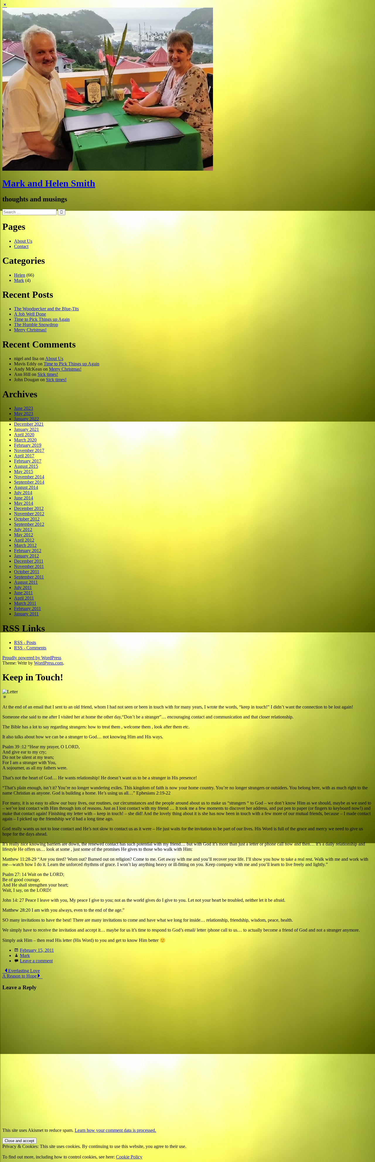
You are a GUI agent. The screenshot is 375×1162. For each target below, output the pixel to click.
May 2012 (23, 534)
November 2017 (29, 450)
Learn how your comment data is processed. (115, 1130)
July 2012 (23, 529)
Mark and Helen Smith (48, 183)
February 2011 (27, 608)
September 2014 (29, 482)
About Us (23, 241)
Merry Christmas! (30, 329)
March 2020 (25, 439)
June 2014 (23, 497)
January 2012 (26, 555)
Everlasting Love (23, 970)
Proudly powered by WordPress (31, 657)
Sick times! (48, 374)
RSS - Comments (30, 647)
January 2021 (26, 429)
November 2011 (29, 566)
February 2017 (27, 460)
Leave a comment (36, 960)
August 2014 (26, 487)
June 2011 (23, 592)
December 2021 (29, 424)
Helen (19, 275)
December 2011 (28, 561)
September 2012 (29, 524)
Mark (19, 280)
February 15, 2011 (37, 950)
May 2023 (23, 413)
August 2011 (26, 582)
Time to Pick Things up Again (42, 319)
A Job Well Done (30, 314)
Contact (21, 246)
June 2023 (23, 408)
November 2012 (29, 513)
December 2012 (29, 508)
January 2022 (26, 418)
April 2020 (24, 434)
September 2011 (29, 576)
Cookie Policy (129, 1156)
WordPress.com (48, 662)
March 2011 (25, 603)
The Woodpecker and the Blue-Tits (46, 308)
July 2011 (23, 587)
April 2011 (24, 597)
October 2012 (27, 518)
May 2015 (23, 471)
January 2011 (26, 613)
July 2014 (23, 492)
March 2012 (25, 545)
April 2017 (24, 455)
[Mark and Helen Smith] (107, 169)
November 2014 (29, 476)
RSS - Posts (25, 642)
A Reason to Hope (20, 975)
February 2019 (27, 445)
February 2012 (27, 550)
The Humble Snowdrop (36, 324)
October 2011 (26, 571)
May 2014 (23, 503)
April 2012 (24, 540)
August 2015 (26, 466)
